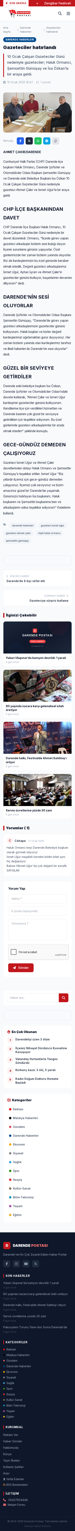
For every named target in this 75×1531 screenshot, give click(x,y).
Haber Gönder (12, 1441)
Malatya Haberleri (25, 1118)
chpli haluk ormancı (49, 533)
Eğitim (17, 1215)
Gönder (23, 967)
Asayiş (17, 1179)
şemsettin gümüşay (17, 540)
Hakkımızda (10, 1447)
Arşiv (6, 1473)
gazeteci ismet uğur (52, 525)
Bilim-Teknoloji (23, 1197)
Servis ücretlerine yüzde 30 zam (24, 1316)
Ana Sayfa (6, 29)
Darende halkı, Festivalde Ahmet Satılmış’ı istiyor (34, 1305)
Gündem (19, 1126)
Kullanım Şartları (13, 1467)
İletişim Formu (16, 1504)
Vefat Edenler (15, 1479)
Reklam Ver (10, 1435)
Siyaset (18, 1153)
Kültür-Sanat (22, 1188)
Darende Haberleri (25, 29)
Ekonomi (19, 1144)
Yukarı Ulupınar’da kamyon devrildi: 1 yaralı (31, 1283)
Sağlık (17, 1162)
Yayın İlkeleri (11, 1460)
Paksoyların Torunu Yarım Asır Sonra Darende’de (35, 1327)
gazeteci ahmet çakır (18, 533)
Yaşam (17, 1206)
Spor (16, 1171)
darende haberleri (23, 525)
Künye (7, 1454)
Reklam (18, 1109)
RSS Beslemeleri (17, 1484)
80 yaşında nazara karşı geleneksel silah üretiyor (35, 1294)
